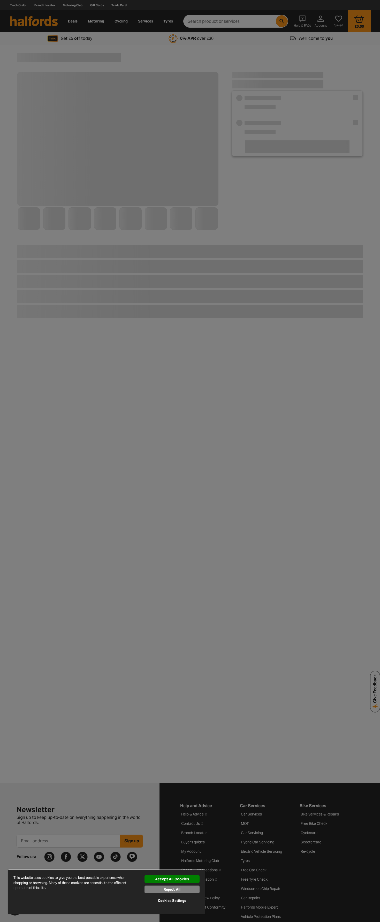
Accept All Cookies (172, 879)
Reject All (172, 889)
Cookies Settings (172, 900)
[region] (106, 891)
